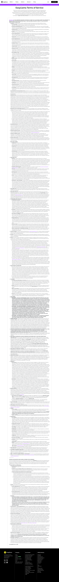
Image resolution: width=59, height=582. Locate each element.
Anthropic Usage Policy (32, 522)
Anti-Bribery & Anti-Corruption (30, 570)
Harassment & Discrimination (29, 554)
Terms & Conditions (18, 558)
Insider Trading (27, 571)
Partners (16, 557)
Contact (16, 555)
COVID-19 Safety (28, 567)
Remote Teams (39, 568)
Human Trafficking (28, 568)
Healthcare (39, 554)
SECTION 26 (11, 20)
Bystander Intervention (28, 555)
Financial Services (40, 558)
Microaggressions (28, 557)
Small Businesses (40, 569)
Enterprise (39, 571)
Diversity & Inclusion (28, 556)
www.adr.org (22, 394)
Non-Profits (39, 572)
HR (37, 567)
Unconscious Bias (28, 558)
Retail (38, 565)
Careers (16, 556)
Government (39, 566)
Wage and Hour (27, 569)
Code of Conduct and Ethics (29, 572)
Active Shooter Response (29, 566)
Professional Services (40, 557)
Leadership (27, 573)
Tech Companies (40, 556)
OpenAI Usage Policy (24, 522)
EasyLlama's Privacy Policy (41, 246)
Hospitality (39, 555)
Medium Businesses (40, 570)
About (16, 554)
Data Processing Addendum (16, 259)
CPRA (26, 574)
